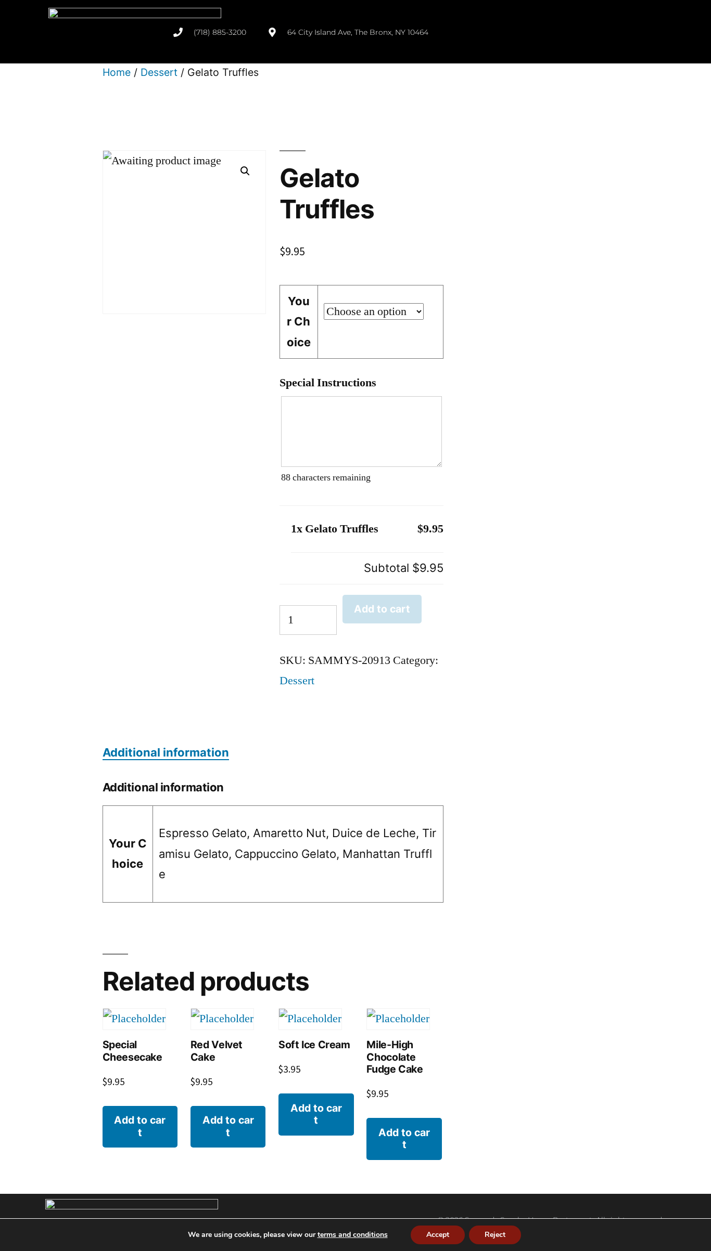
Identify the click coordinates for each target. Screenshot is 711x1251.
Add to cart (382, 609)
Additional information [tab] (166, 752)
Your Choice (299, 321)
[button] (245, 171)
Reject (495, 1235)
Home (117, 72)
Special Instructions (328, 382)
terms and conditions (353, 1235)
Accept (437, 1235)
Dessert (159, 72)
